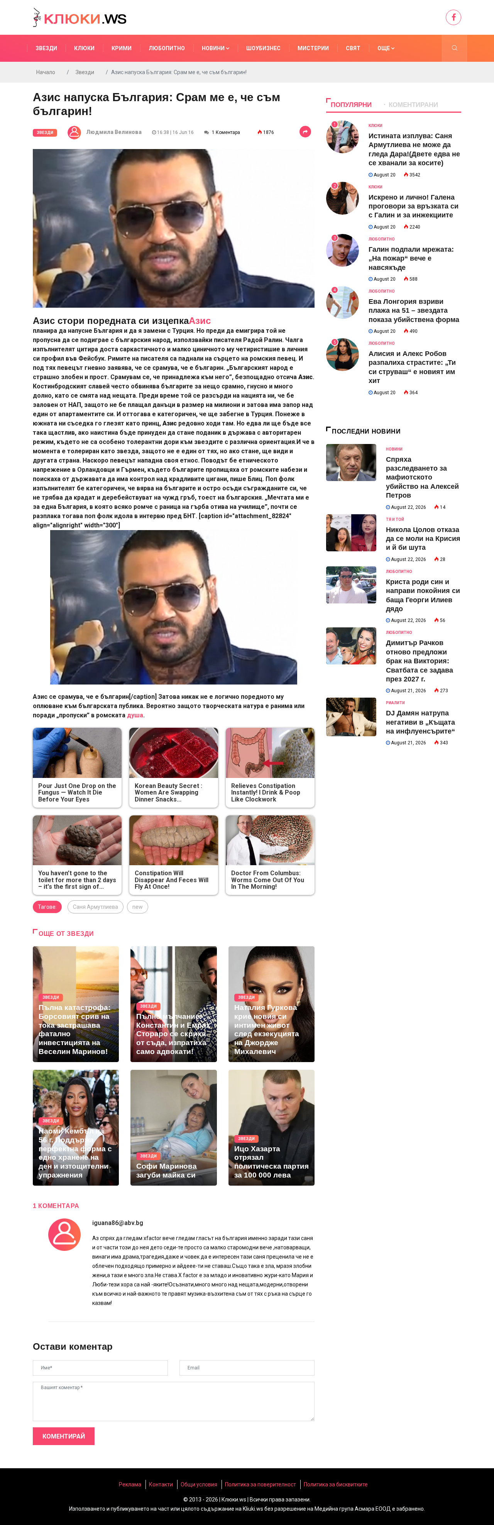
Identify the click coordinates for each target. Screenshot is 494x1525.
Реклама (130, 1484)
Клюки (84, 48)
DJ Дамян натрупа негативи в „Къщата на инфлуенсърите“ (420, 722)
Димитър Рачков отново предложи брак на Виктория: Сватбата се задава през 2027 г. (419, 661)
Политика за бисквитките (336, 1484)
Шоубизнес (263, 48)
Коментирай (63, 1436)
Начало (45, 72)
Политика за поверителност (260, 1484)
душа (135, 715)
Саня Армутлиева (95, 907)
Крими (122, 48)
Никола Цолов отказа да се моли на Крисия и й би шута (423, 539)
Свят (353, 48)
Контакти (161, 1484)
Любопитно (167, 48)
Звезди (46, 48)
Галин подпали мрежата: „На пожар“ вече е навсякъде (411, 258)
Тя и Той (395, 519)
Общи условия (199, 1484)
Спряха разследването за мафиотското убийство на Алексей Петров (422, 478)
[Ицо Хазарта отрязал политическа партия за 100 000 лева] (271, 1128)
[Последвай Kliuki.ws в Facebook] (453, 17)
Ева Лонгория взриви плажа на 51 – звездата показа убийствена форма (414, 311)
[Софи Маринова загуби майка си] (173, 1128)
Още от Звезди (66, 933)
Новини (214, 48)
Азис (200, 320)
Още (384, 48)
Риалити (395, 703)
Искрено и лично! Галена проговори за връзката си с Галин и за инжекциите (413, 206)
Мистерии (313, 48)
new (137, 907)
